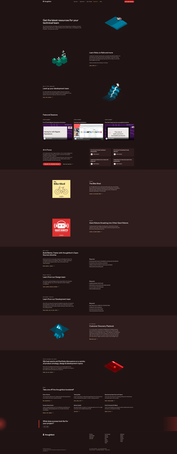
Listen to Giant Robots (94, 231)
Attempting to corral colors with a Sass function (99, 285)
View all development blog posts (96, 310)
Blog (101, 1)
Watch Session (49, 138)
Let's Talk (91, 438)
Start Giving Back (109, 400)
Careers (106, 435)
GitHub (121, 437)
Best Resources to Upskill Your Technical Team (99, 305)
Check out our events (48, 372)
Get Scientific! (46, 400)
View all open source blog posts (96, 266)
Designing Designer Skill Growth (96, 283)
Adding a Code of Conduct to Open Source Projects (100, 264)
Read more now (92, 339)
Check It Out (108, 411)
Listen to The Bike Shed (95, 193)
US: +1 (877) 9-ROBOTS (93, 448)
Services (75, 1)
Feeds (121, 441)
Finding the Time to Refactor (95, 307)
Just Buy (76, 411)
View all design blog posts (95, 288)
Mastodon (122, 434)
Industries (82, 1)
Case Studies (89, 1)
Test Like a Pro (77, 400)
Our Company (107, 434)
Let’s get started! (129, 1)
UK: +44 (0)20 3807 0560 (102, 448)
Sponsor (106, 441)
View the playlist (67, 164)
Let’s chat (46, 426)
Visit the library (47, 97)
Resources (95, 1)
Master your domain (47, 412)
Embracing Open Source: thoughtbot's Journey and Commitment (103, 261)
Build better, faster (48, 266)
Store (106, 442)
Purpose (106, 437)
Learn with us (92, 65)
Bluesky (121, 435)
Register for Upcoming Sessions (52, 164)
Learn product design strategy (50, 286)
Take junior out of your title (50, 310)
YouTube (122, 438)
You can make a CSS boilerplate (96, 286)
